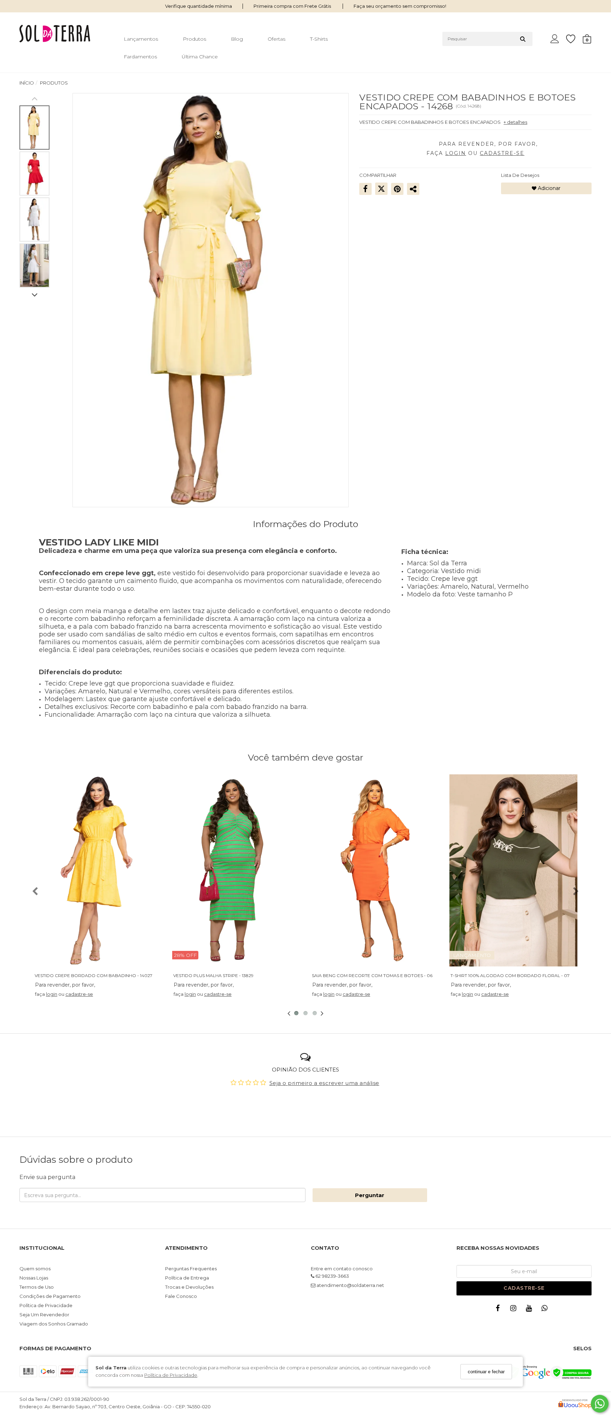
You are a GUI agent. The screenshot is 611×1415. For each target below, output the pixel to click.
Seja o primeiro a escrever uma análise (324, 1083)
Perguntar (369, 1195)
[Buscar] (523, 39)
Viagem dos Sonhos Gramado (53, 1324)
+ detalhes (515, 122)
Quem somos (35, 1268)
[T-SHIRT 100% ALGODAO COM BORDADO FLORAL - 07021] (513, 870)
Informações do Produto (305, 524)
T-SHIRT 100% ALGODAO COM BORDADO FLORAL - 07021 (513, 975)
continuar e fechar (486, 1371)
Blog (237, 39)
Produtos (194, 39)
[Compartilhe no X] (381, 189)
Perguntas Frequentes (191, 1268)
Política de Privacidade (170, 1375)
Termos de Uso (36, 1287)
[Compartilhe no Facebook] (365, 189)
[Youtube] (530, 1310)
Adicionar (548, 188)
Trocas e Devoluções (189, 1287)
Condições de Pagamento (50, 1296)
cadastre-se (79, 994)
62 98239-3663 (331, 1276)
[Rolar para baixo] (34, 295)
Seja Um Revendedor (44, 1314)
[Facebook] (499, 1310)
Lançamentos (141, 39)
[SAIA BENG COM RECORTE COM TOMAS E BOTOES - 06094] (375, 870)
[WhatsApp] (546, 1310)
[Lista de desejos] (574, 39)
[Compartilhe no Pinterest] (397, 189)
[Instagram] (514, 1310)
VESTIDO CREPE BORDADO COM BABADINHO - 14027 (93, 975)
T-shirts (319, 39)
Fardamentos (140, 56)
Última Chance (200, 56)
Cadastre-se (524, 1288)
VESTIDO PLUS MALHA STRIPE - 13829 (213, 975)
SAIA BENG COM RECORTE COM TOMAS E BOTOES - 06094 (376, 975)
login (51, 994)
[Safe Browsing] (529, 1377)
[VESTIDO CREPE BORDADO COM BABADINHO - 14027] (98, 870)
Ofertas (276, 39)
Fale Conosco (181, 1296)
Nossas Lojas (33, 1278)
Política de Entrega (187, 1278)
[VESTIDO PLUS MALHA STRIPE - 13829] (236, 870)
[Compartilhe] (413, 189)
